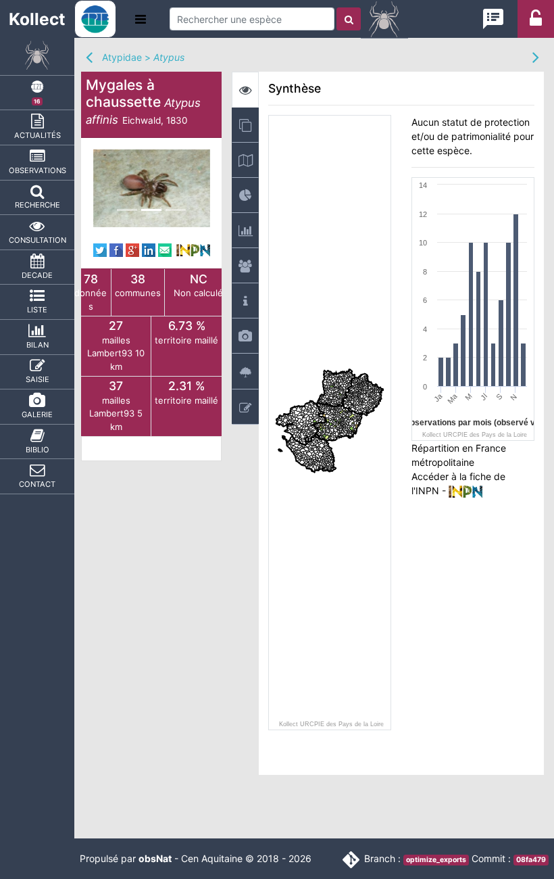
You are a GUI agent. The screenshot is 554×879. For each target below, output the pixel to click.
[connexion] (536, 22)
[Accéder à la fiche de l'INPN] (193, 248)
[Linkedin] (148, 248)
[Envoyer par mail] (165, 248)
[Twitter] (100, 248)
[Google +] (132, 248)
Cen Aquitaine (212, 858)
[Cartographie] (245, 160)
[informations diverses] (245, 300)
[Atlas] (245, 125)
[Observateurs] (245, 265)
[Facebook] (116, 248)
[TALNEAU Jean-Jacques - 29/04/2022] (151, 188)
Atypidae (122, 57)
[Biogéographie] (245, 195)
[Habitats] (245, 371)
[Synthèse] (245, 90)
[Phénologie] (245, 230)
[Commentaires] (245, 407)
